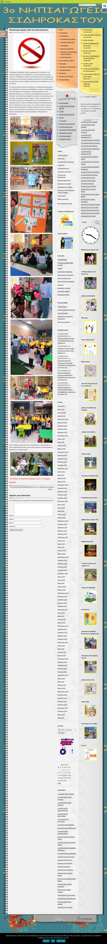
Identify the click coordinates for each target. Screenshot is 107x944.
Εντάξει (46, 941)
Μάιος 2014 (61, 718)
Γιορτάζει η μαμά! (88, 64)
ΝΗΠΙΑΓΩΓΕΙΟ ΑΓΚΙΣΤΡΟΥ (65, 870)
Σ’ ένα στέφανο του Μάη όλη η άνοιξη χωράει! (91, 76)
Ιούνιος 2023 (61, 406)
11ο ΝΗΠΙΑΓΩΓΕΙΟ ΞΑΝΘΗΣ (66, 794)
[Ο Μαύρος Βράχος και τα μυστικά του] (90, 283)
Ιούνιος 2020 (61, 508)
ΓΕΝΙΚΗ (42, 487)
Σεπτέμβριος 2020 (63, 501)
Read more (60, 941)
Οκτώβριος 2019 (62, 534)
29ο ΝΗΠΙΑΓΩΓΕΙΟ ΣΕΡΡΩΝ (66, 825)
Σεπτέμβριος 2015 (63, 675)
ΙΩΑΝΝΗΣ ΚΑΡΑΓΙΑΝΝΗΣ (65, 863)
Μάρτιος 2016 (62, 655)
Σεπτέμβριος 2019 (63, 537)
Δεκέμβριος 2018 (62, 563)
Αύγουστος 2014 (62, 711)
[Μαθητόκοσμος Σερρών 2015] (90, 529)
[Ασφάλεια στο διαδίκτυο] (90, 441)
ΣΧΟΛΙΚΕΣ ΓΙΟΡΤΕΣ (65, 139)
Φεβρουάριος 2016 (63, 659)
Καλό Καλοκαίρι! (62, 307)
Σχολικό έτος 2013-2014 (66, 76)
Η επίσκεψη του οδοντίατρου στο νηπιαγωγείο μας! (91, 70)
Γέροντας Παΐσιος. (64, 79)
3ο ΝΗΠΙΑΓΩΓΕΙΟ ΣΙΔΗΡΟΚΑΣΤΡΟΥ (23, 487)
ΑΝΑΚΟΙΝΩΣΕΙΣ (63, 103)
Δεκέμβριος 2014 (62, 698)
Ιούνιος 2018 (61, 580)
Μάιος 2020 (61, 511)
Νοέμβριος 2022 (62, 429)
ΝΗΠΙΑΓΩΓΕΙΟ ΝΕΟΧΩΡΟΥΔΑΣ (67, 898)
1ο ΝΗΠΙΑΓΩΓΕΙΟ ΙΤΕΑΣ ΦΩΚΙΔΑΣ (88, 126)
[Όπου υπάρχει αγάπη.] (90, 349)
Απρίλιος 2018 (62, 586)
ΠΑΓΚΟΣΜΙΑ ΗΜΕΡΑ (65, 136)
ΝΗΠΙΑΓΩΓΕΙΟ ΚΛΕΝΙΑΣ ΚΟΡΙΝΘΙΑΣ (88, 201)
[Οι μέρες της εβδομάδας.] (90, 596)
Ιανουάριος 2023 (62, 422)
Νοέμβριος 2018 (62, 567)
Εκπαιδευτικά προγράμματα (67, 124)
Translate (61, 733)
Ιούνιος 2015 (61, 678)
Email (11, 523)
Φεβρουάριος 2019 (63, 557)
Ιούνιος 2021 (61, 472)
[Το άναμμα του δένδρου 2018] (90, 485)
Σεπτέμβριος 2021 (63, 468)
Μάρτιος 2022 (62, 449)
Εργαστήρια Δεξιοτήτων (65, 127)
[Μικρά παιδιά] (90, 711)
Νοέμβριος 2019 (62, 531)
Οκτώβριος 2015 (62, 672)
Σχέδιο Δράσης (64, 45)
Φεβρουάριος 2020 (63, 521)
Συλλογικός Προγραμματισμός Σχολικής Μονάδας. (68, 53)
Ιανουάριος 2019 (62, 560)
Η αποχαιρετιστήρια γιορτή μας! (66, 310)
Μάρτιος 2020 (62, 517)
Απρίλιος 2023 (62, 412)
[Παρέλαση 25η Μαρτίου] (90, 305)
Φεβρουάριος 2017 (63, 626)
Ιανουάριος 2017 (62, 629)
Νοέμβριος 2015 (62, 668)
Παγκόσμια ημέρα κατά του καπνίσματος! (28, 30)
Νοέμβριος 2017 (62, 603)
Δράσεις (61, 117)
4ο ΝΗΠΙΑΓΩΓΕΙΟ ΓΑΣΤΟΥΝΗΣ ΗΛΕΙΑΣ (90, 163)
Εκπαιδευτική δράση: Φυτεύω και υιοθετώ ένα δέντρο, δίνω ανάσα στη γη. (66, 341)
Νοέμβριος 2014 (62, 701)
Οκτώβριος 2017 (62, 606)
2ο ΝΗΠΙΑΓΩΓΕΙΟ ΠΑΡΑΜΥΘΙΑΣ (67, 828)
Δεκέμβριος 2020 (62, 491)
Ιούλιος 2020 (61, 504)
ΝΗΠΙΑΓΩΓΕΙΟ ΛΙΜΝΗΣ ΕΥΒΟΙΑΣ (90, 204)
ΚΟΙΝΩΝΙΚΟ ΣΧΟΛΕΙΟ (65, 133)
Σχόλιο (11, 515)
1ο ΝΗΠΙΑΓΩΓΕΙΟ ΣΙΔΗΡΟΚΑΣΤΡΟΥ (86, 136)
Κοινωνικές (63, 121)
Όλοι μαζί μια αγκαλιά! (64, 322)
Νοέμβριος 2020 (62, 494)
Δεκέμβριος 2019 (62, 527)
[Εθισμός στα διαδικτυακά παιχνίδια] (90, 419)
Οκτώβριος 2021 (62, 465)
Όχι (53, 941)
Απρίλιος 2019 (62, 550)
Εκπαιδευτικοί (64, 36)
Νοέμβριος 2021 (62, 462)
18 (70, 775)
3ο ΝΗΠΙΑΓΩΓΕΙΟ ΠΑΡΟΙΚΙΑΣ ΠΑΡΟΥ (89, 158)
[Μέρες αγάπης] (90, 371)
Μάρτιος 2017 (62, 622)
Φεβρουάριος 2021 (63, 485)
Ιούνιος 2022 (61, 439)
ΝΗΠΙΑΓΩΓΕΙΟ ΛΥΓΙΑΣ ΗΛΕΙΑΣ (66, 895)
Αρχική (61, 29)
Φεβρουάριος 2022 (63, 452)
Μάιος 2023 (61, 409)
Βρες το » (99, 5)
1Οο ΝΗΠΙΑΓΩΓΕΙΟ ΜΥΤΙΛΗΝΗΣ (90, 143)
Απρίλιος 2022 (62, 445)
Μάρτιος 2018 (62, 590)
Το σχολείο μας (63, 33)
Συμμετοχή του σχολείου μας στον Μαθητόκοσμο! (91, 58)
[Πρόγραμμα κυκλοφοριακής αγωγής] (90, 667)
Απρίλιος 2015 (62, 685)
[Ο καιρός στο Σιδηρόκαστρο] (67, 220)
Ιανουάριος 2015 (62, 695)
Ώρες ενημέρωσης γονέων (66, 60)
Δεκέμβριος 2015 (62, 665)
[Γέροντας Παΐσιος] (67, 243)
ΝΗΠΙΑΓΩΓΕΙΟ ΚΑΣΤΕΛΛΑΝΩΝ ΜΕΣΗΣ (90, 196)
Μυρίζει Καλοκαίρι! (63, 313)
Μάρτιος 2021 (62, 481)
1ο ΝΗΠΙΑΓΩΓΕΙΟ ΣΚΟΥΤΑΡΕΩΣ (90, 140)
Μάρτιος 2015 (62, 688)
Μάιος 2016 (61, 649)
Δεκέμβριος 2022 (62, 426)
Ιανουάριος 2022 (62, 455)
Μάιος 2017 (61, 616)
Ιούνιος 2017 (61, 613)
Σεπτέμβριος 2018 (63, 573)
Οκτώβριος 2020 (62, 498)
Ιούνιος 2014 (61, 714)
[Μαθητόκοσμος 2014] (90, 550)
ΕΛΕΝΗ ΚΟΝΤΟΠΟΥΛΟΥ (65, 860)
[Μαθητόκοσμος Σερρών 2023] (90, 259)
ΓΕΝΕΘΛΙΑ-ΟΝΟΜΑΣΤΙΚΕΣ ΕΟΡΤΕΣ (67, 107)
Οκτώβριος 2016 (62, 639)
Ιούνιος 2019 (61, 544)
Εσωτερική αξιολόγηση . (67, 49)
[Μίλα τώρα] (90, 327)
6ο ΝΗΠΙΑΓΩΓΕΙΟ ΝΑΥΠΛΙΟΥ (66, 857)
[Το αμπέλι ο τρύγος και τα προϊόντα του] (90, 575)
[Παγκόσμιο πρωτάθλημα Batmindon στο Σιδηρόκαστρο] (90, 643)
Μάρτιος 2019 (62, 554)
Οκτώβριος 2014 (62, 704)
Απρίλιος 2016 (62, 652)
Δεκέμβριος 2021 (62, 458)
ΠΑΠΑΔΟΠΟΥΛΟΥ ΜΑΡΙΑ (65, 907)
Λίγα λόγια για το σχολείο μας (67, 67)
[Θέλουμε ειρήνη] (90, 463)
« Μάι (59, 783)
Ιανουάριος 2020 (62, 524)
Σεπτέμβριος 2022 (63, 435)
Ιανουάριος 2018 (62, 596)
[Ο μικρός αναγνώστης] (90, 689)
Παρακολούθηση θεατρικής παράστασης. (91, 84)
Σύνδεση (84, 222)
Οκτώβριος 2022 (62, 432)
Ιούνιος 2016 (61, 645)
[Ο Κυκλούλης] (90, 619)
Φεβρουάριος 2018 (63, 593)
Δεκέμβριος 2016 (62, 632)
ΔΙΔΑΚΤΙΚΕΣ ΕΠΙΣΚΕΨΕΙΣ (66, 114)
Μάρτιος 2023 (62, 416)
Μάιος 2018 (61, 583)
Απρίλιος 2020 (62, 514)
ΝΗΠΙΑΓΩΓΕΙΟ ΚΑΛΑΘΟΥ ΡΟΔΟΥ (88, 190)
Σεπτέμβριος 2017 (63, 609)
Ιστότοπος (12, 526)
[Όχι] (104, 938)
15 (64, 775)
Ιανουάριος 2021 (62, 488)
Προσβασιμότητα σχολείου (67, 39)
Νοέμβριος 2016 (62, 636)
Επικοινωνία (62, 63)
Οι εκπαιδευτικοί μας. (65, 70)
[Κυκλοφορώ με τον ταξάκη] (90, 733)
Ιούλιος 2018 (61, 577)
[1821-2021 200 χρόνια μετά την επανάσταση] (90, 395)
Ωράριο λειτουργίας (65, 57)
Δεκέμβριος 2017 (62, 599)
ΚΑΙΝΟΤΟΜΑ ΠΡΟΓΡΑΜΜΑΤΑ (67, 130)
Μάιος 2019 (61, 547)
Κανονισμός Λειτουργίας (67, 42)
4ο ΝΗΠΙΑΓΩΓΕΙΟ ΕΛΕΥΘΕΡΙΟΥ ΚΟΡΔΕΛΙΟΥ (90, 168)
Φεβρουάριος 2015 (63, 691)
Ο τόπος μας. (63, 73)
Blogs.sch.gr (89, 918)
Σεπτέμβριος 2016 (63, 642)
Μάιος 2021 (61, 475)
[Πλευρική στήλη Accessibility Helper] (104, 5)
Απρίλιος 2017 (62, 619)
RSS (34, 920)
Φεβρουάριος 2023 (63, 419)
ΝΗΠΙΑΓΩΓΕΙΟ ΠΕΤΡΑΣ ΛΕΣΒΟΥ (90, 213)
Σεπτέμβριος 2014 (63, 708)
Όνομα (11, 519)
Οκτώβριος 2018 (62, 570)
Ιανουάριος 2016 (62, 662)
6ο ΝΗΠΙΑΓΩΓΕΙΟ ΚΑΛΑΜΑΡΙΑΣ (67, 853)
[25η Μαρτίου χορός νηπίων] (90, 507)
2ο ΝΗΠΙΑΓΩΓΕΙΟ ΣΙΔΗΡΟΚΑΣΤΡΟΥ (86, 153)
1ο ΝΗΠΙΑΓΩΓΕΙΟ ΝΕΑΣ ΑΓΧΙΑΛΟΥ (88, 131)
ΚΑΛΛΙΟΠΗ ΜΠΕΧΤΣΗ (64, 866)
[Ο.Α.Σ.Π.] (90, 754)
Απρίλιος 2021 (62, 478)
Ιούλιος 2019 (61, 540)
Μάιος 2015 (61, 682)
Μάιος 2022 (61, 442)
